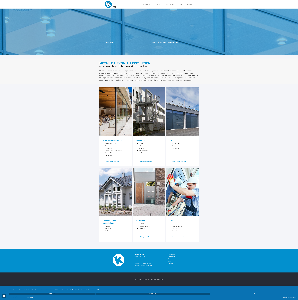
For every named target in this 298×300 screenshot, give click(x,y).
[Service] (182, 191)
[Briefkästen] (149, 191)
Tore (171, 140)
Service (172, 221)
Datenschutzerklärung (292, 297)
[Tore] (182, 111)
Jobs (169, 261)
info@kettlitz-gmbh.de (145, 265)
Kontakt (170, 263)
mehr (253, 294)
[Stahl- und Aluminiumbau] (115, 111)
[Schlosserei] (149, 111)
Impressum (151, 279)
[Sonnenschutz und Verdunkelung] (115, 191)
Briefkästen (140, 221)
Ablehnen (52, 294)
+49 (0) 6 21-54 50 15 (145, 263)
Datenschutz (159, 279)
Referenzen (171, 256)
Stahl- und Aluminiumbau (113, 140)
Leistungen (171, 254)
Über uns (170, 259)
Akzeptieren (153, 294)
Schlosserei (140, 140)
